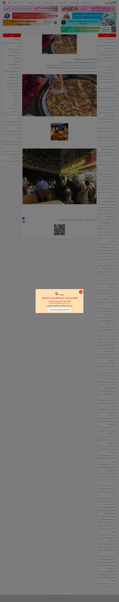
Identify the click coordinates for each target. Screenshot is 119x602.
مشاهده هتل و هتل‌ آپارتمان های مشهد (59, 309)
